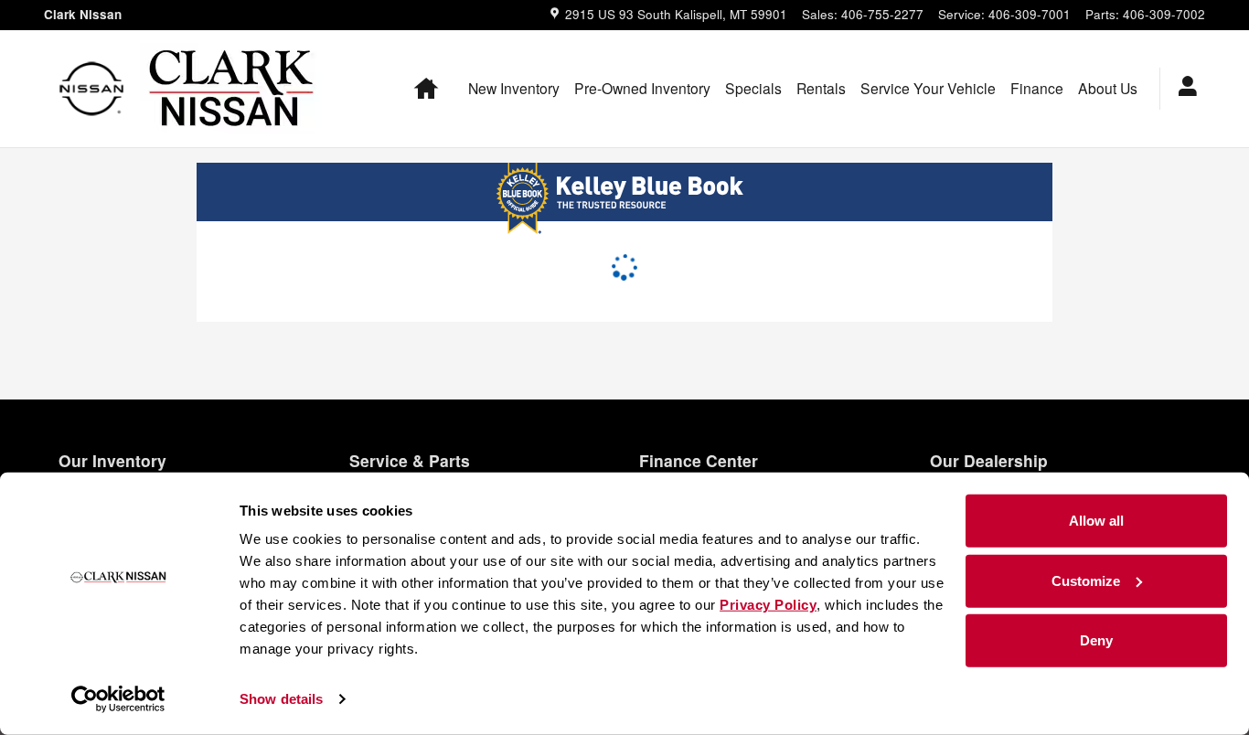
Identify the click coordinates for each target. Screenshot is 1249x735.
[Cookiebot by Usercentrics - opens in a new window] (118, 699)
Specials (753, 88)
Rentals (821, 88)
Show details (281, 699)
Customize (1086, 580)
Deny (1096, 640)
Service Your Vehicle (928, 88)
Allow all (1096, 520)
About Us (1107, 88)
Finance (1036, 88)
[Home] (92, 89)
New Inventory (514, 88)
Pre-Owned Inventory (642, 88)
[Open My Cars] (1182, 89)
